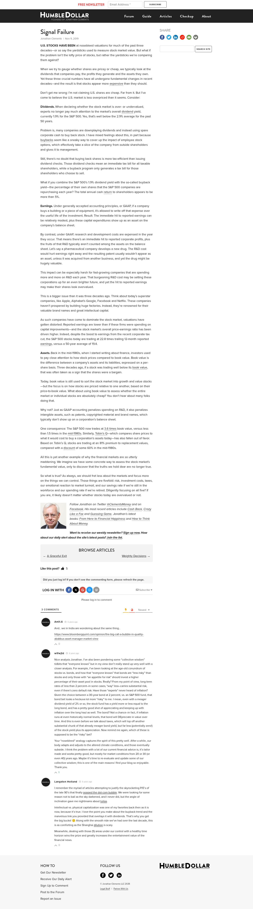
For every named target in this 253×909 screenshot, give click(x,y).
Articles (166, 16)
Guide (146, 16)
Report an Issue (50, 899)
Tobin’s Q (101, 433)
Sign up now (131, 533)
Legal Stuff (105, 888)
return (108, 192)
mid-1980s (74, 433)
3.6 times (110, 428)
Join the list (114, 537)
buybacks (46, 140)
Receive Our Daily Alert (56, 879)
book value (139, 367)
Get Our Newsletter (53, 872)
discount (69, 448)
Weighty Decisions (134, 556)
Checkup (187, 16)
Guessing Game (101, 514)
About (206, 16)
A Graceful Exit (57, 556)
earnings (46, 344)
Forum (129, 16)
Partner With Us (121, 888)
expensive (116, 83)
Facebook (76, 509)
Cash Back (135, 509)
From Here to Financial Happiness (102, 519)
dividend (127, 111)
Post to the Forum (52, 892)
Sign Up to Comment (54, 885)
